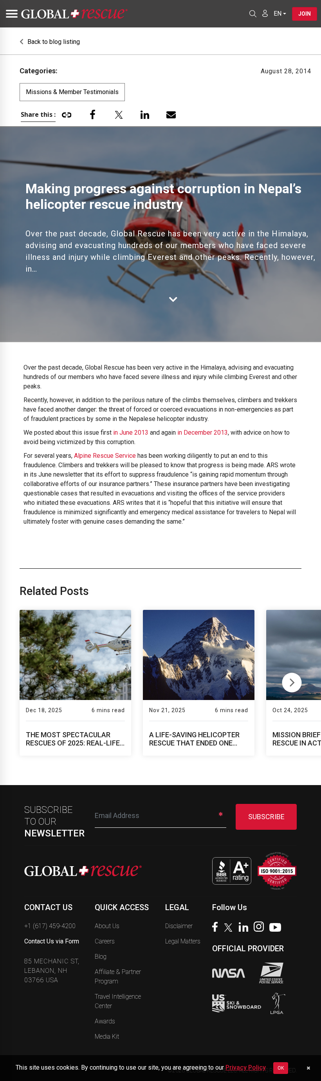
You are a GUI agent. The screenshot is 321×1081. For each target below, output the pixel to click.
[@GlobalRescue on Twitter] (230, 928)
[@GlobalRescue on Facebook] (217, 928)
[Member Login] (265, 13)
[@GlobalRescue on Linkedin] (245, 928)
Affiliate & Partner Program (118, 976)
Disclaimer (179, 926)
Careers (105, 941)
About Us (107, 926)
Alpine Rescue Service (105, 455)
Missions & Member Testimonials (72, 92)
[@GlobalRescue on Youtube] (277, 928)
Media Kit (107, 1036)
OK (281, 1068)
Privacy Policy (245, 1067)
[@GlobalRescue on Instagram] (261, 927)
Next (291, 681)
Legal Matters (182, 941)
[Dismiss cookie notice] (308, 1068)
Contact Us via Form (51, 941)
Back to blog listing (53, 41)
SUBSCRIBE (266, 817)
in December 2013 (202, 432)
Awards (105, 1021)
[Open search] (252, 13)
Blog (100, 956)
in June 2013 (130, 432)
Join (304, 14)
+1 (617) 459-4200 (50, 926)
